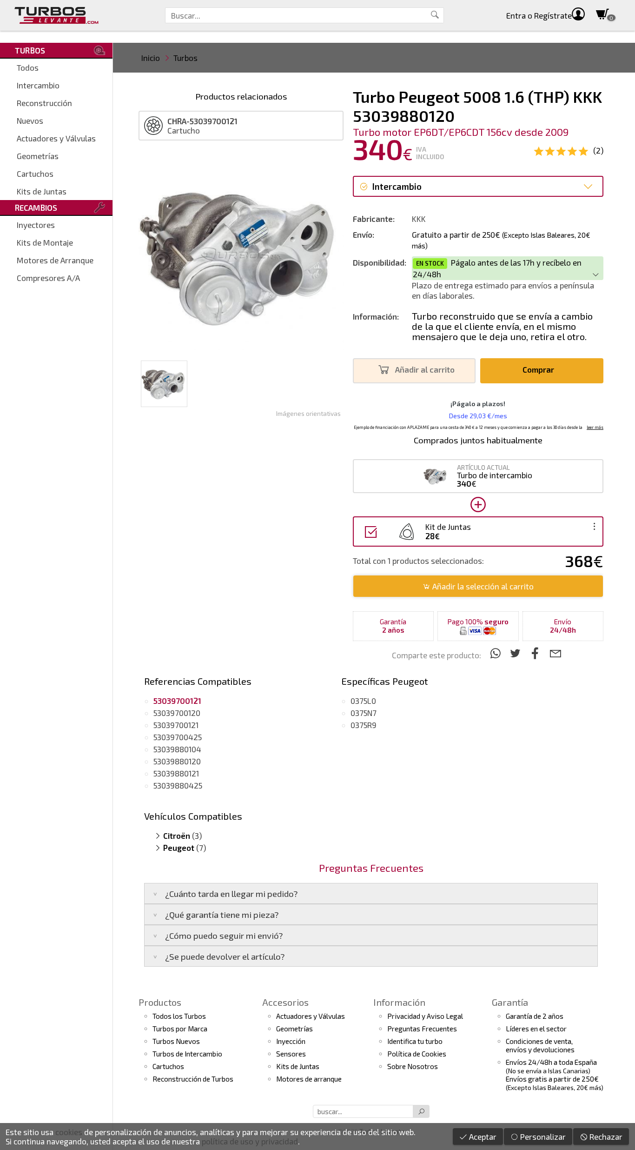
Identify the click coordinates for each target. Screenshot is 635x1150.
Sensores (291, 1054)
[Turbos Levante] (56, 15)
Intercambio (38, 85)
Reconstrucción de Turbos (192, 1079)
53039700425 (177, 737)
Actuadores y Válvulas (56, 138)
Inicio (150, 57)
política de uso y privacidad (250, 1141)
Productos (160, 1002)
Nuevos (30, 120)
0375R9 (364, 724)
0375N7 (364, 712)
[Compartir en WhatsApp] (497, 653)
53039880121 (176, 773)
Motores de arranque (309, 1079)
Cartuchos (35, 173)
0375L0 (363, 700)
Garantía (510, 1002)
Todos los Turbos (179, 1016)
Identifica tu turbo (415, 1041)
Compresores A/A (48, 277)
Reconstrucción (44, 102)
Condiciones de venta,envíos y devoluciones (540, 1045)
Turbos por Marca (179, 1028)
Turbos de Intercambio (187, 1054)
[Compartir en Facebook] (537, 653)
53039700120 (176, 712)
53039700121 (175, 724)
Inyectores (36, 224)
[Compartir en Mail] (555, 653)
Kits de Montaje (45, 242)
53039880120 (177, 761)
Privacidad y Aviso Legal (425, 1016)
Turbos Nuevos (176, 1041)
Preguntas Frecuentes (422, 1028)
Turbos (185, 57)
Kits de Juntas (41, 191)
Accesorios (285, 1002)
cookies (68, 1132)
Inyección (290, 1041)
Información (399, 1002)
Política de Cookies (416, 1054)
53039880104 (177, 749)
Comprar (539, 369)
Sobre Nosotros (412, 1066)
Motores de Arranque (55, 260)
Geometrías (38, 155)
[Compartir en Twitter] (517, 653)
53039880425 (177, 785)
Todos (28, 67)
